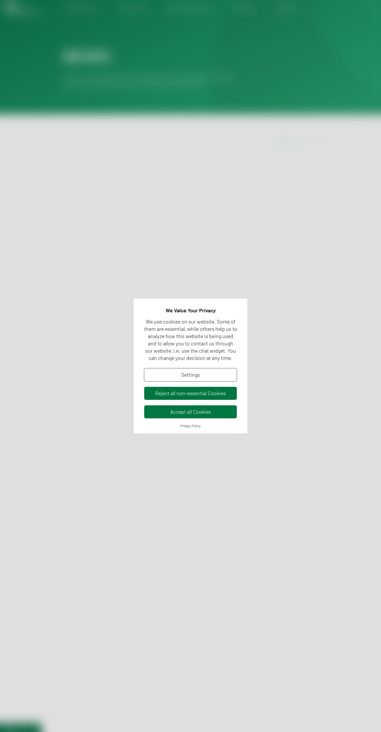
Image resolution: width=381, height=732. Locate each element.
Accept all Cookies (190, 412)
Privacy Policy (190, 426)
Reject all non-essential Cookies (190, 393)
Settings (190, 375)
